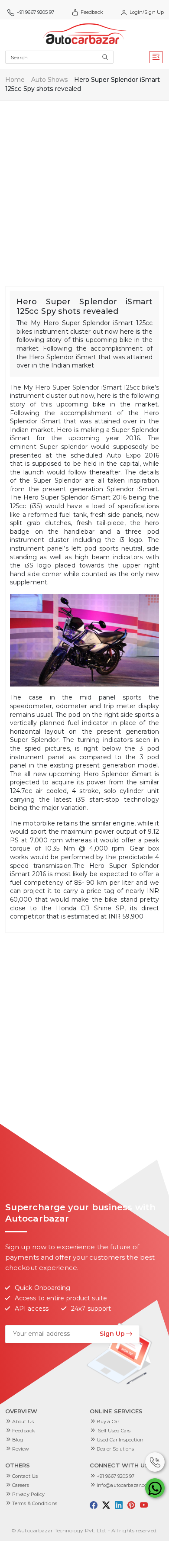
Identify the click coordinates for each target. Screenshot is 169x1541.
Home (15, 80)
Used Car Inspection (120, 1440)
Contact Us (25, 1476)
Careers (20, 1485)
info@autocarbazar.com (124, 1485)
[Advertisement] (84, 188)
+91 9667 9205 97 (116, 1476)
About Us (23, 1421)
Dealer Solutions (115, 1449)
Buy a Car (108, 1421)
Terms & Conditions (34, 1503)
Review (20, 1449)
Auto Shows (49, 80)
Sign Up (112, 1334)
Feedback (92, 12)
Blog (17, 1440)
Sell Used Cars (114, 1431)
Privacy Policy (28, 1494)
